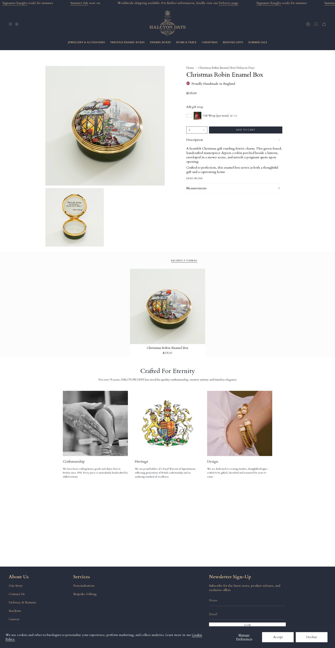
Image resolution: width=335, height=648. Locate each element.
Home (190, 68)
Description (194, 140)
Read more (194, 178)
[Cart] (324, 24)
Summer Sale (79, 3)
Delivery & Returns (22, 602)
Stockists (15, 611)
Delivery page (228, 3)
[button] (316, 24)
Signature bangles (14, 3)
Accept (278, 637)
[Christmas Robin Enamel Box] (167, 306)
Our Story (16, 586)
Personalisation (83, 586)
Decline (311, 637)
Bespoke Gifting (84, 594)
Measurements (196, 188)
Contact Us (17, 594)
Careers (14, 619)
